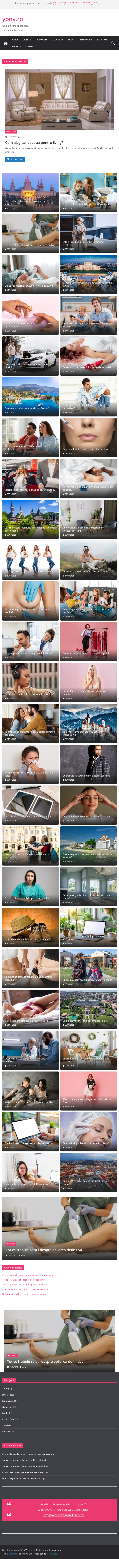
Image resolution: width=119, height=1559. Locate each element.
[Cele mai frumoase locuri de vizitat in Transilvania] (88, 723)
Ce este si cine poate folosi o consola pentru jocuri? (87, 325)
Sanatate (102, 39)
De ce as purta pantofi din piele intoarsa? (27, 939)
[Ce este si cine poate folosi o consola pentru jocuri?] (88, 315)
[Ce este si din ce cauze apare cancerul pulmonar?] (30, 1050)
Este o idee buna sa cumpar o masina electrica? (83, 243)
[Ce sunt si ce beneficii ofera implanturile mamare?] (88, 682)
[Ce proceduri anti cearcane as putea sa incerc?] (88, 805)
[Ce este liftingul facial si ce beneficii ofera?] (88, 1131)
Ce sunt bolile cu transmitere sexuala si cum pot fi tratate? (29, 325)
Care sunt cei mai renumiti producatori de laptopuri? (86, 938)
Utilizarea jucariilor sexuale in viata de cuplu (29, 285)
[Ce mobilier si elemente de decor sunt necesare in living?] (88, 519)
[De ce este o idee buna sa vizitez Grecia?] (30, 396)
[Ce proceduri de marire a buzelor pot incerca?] (88, 437)
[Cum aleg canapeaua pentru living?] (59, 99)
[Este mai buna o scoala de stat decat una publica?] (30, 846)
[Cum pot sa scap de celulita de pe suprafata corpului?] (30, 968)
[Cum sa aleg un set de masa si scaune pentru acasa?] (88, 1050)
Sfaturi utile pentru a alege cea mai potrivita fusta (87, 1101)
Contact (30, 46)
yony (22, 137)
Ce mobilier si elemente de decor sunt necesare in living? (83, 529)
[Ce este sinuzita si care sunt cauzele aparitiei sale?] (30, 764)
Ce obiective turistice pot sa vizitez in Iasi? (85, 1020)
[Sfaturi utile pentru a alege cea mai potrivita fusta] (88, 1091)
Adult (15, 39)
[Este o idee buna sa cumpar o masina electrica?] (88, 233)
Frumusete (41, 39)
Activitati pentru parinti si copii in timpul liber (29, 1102)
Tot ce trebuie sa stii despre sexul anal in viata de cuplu (88, 488)
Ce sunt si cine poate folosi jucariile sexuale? (87, 367)
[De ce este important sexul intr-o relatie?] (30, 1009)
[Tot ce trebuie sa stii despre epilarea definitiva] (30, 233)
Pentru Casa (85, 39)
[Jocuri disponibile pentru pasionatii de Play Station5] (30, 437)
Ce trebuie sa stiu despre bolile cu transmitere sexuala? (30, 733)
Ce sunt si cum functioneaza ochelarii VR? (85, 571)
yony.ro (12, 19)
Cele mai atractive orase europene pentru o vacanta (28, 203)
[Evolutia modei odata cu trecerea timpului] (88, 641)
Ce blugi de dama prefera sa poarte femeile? (29, 571)
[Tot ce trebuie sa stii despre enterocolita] (30, 886)
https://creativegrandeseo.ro (63, 1515)
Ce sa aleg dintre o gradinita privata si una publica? (86, 611)
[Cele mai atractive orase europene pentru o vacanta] (30, 192)
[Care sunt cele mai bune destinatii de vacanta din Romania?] (30, 519)
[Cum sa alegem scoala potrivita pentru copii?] (88, 968)
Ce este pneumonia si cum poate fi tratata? (28, 653)
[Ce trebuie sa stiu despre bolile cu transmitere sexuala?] (30, 723)
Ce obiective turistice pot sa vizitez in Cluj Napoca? (85, 1183)
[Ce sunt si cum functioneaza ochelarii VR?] (88, 560)
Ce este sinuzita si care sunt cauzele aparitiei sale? (29, 774)
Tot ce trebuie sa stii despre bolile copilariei (74, 4)
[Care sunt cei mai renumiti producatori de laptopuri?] (88, 927)
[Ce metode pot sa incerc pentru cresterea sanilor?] (30, 601)
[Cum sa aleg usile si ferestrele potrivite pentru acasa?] (88, 886)
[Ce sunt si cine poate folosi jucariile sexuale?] (88, 356)
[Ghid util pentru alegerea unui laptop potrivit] (30, 1131)
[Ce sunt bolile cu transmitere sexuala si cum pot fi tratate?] (30, 315)
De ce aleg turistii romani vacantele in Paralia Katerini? (87, 856)
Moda (71, 39)
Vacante (16, 46)
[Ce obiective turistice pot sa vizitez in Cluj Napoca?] (88, 1172)
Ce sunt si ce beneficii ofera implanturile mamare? (85, 693)
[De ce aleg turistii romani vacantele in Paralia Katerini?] (88, 846)
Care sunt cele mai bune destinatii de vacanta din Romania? (29, 529)
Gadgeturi (57, 39)
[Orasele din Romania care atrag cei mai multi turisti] (88, 274)
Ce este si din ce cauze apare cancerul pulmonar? (25, 1060)
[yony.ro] (5, 43)
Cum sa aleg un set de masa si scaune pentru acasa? (87, 1060)
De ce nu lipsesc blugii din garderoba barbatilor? (83, 407)
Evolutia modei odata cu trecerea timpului (86, 653)
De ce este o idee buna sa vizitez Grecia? (27, 408)
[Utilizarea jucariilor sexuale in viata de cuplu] (30, 274)
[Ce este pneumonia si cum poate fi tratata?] (30, 641)
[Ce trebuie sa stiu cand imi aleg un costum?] (88, 764)
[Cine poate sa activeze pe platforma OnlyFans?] (30, 1172)
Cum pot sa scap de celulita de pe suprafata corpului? (29, 978)
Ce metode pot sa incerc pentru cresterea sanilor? (27, 611)
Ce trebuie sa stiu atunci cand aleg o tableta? (29, 816)
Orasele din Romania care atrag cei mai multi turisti (87, 284)
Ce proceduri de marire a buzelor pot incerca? (88, 449)
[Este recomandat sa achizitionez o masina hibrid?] (30, 356)
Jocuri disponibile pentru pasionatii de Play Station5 (28, 448)
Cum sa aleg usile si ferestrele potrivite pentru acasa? (88, 897)
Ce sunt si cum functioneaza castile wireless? (29, 694)
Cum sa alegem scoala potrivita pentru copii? (87, 979)
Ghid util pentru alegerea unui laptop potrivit (29, 1143)
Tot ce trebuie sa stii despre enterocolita (27, 898)
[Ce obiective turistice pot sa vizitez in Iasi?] (88, 1009)
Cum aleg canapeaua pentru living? (34, 142)
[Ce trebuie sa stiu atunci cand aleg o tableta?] (30, 805)
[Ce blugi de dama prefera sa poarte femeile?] (30, 560)
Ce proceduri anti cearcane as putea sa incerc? (88, 816)
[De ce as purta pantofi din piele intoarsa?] (30, 927)
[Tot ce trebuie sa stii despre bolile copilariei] (88, 192)
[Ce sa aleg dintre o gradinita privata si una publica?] (88, 601)
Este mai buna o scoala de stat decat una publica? (27, 856)
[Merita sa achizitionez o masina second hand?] (30, 478)
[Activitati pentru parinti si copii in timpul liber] (30, 1091)
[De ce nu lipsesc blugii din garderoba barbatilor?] (88, 396)
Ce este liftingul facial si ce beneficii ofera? (86, 1143)
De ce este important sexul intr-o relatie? (27, 1020)
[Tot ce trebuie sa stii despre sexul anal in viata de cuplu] (88, 478)
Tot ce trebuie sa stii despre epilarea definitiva (30, 245)
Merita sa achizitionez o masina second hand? (30, 489)
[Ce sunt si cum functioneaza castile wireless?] (30, 682)
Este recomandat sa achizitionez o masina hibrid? (28, 366)
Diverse (27, 39)
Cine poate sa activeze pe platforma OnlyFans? (30, 1184)
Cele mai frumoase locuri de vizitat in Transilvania (83, 733)
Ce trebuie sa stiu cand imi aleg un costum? (86, 775)
